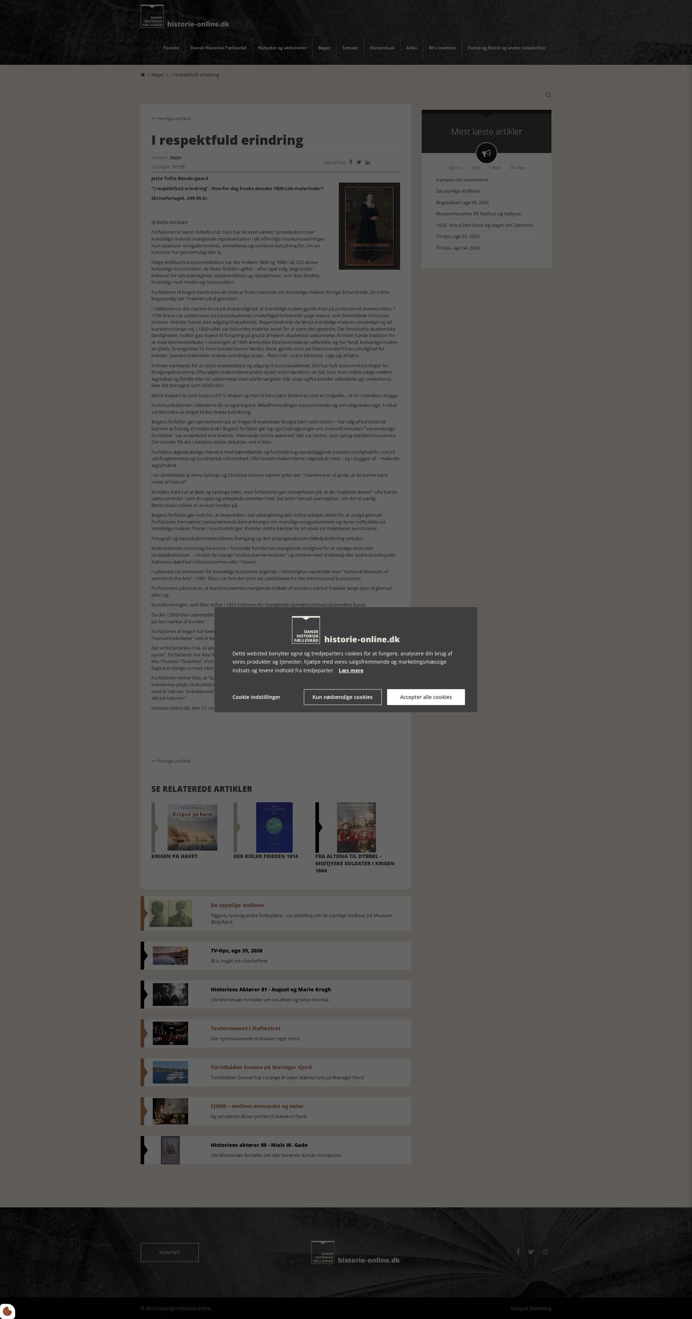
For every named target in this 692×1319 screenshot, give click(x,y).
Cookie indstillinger (256, 697)
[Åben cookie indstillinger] (7, 1311)
